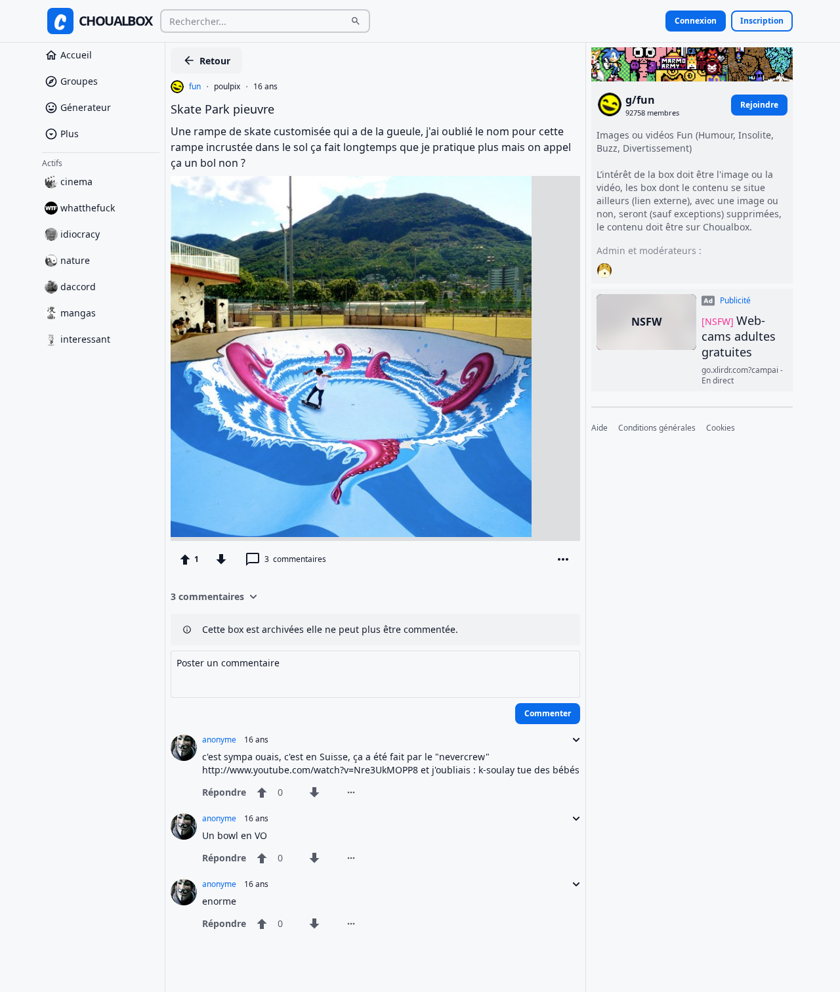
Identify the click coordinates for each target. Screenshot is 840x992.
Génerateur (85, 107)
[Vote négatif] (221, 559)
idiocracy (80, 234)
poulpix (227, 86)
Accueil (76, 55)
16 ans (265, 86)
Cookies (720, 428)
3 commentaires (207, 596)
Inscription (762, 20)
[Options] (563, 559)
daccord (78, 286)
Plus (69, 133)
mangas (78, 313)
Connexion (696, 20)
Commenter (547, 713)
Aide (599, 428)
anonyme (219, 740)
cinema (76, 181)
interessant (85, 339)
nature (75, 260)
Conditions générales (657, 428)
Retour (215, 60)
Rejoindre (759, 104)
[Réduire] (572, 740)
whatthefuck (87, 208)
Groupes (79, 81)
